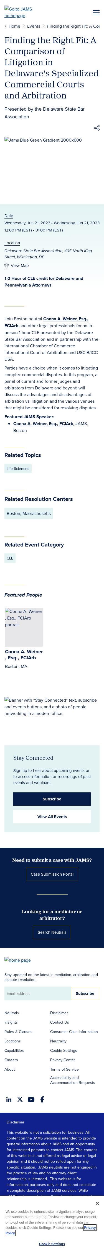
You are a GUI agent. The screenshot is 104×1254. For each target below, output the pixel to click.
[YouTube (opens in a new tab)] (31, 1099)
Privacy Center (62, 1059)
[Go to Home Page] (20, 959)
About (9, 1069)
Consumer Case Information (74, 1031)
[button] (97, 128)
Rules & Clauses (18, 1031)
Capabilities (14, 1050)
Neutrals (11, 1012)
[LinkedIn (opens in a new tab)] (8, 1099)
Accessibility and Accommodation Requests (72, 1080)
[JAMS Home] (26, 12)
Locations (12, 1041)
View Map (20, 265)
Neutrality (58, 1041)
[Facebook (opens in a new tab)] (42, 1099)
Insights (11, 1022)
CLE (10, 558)
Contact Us (59, 1022)
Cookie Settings (63, 1050)
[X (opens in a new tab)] (20, 1099)
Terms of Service (64, 1069)
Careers (11, 1059)
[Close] (97, 1203)
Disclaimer (59, 1012)
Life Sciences (18, 468)
